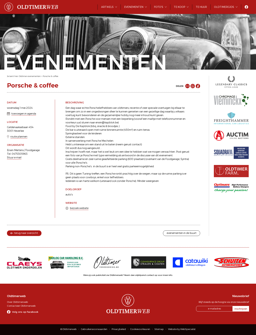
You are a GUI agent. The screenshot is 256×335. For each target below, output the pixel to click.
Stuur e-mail (14, 157)
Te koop (179, 7)
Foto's (158, 7)
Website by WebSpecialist (182, 329)
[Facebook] (198, 86)
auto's (69, 194)
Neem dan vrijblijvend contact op (140, 275)
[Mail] (187, 86)
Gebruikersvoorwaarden (94, 329)
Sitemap (159, 329)
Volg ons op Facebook (25, 311)
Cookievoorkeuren (140, 329)
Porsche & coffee (50, 76)
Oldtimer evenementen (30, 76)
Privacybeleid (119, 329)
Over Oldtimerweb (17, 302)
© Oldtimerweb (68, 329)
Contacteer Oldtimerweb (21, 305)
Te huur (201, 7)
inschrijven (240, 308)
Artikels (107, 7)
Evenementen (133, 7)
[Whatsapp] (193, 86)
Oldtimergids (224, 7)
